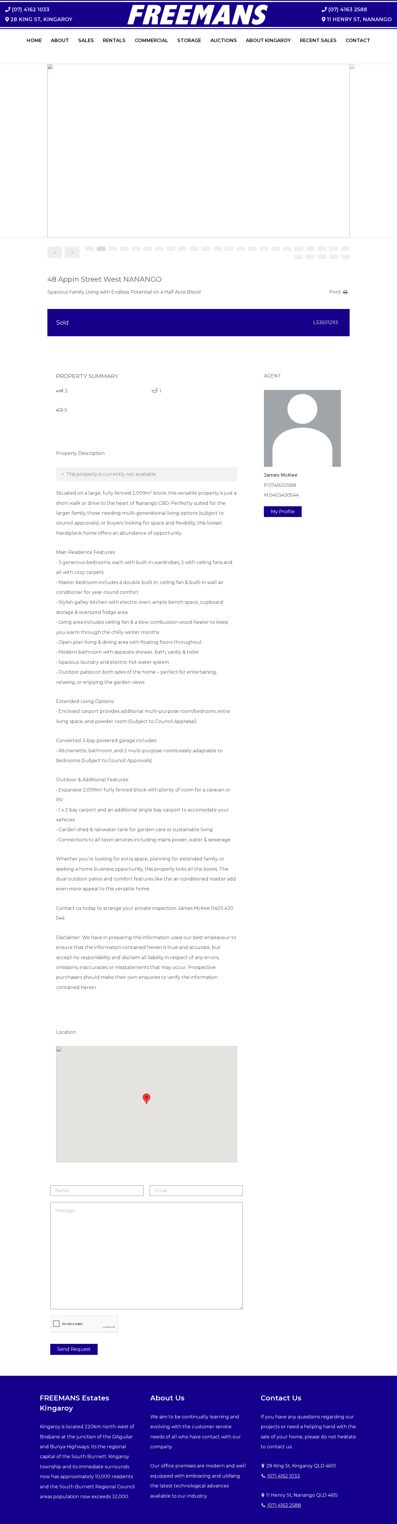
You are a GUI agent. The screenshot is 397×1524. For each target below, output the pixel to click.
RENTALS (114, 40)
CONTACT (358, 40)
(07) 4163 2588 (283, 1505)
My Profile (283, 511)
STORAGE (189, 40)
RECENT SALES (318, 40)
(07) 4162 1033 (283, 1476)
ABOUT (60, 40)
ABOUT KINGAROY (268, 40)
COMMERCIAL (151, 40)
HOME (34, 40)
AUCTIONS (223, 40)
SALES (86, 40)
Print (335, 292)
